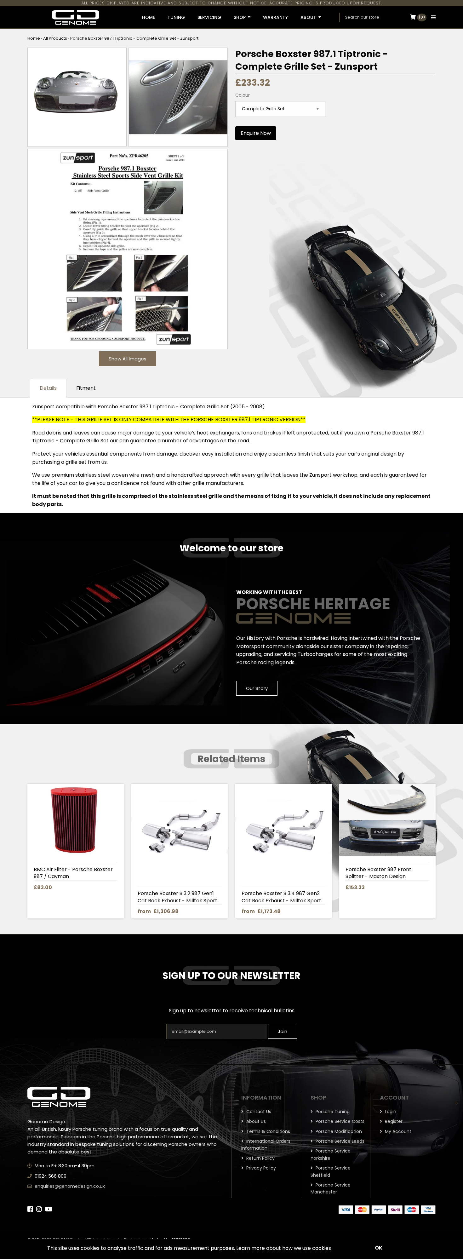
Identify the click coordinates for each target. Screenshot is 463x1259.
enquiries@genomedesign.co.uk (70, 1186)
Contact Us (258, 1111)
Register (393, 1121)
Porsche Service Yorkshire (331, 1154)
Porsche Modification (338, 1131)
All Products (55, 38)
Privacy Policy (260, 1168)
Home (33, 38)
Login (390, 1111)
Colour (242, 95)
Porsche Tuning (332, 1111)
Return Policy (260, 1158)
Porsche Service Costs (339, 1121)
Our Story (257, 688)
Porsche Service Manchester (331, 1188)
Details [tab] (48, 388)
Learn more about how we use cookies (283, 1248)
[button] (432, 17)
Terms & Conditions (267, 1131)
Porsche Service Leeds (339, 1141)
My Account (397, 1131)
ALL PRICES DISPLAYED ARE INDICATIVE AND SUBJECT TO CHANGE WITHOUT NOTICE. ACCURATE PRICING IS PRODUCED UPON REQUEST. (231, 3)
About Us (255, 1121)
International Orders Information (265, 1144)
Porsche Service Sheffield (331, 1171)
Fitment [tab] (86, 388)
